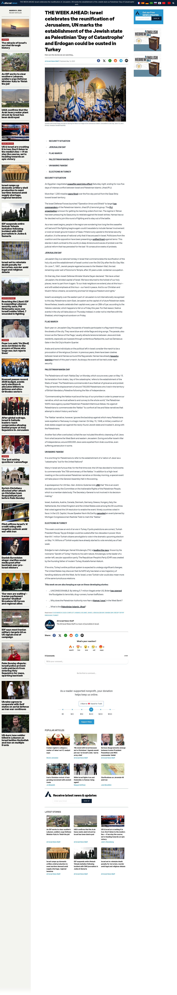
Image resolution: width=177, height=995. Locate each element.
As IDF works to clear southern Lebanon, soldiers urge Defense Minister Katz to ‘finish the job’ (14, 78)
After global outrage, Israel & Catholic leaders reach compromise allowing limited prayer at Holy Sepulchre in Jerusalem (15, 424)
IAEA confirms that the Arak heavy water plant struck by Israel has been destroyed (15, 113)
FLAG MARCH (58, 612)
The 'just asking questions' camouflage (15, 460)
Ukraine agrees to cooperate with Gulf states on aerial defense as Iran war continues (15, 705)
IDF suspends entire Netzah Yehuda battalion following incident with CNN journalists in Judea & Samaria (14, 230)
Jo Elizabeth (51, 785)
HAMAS (78, 612)
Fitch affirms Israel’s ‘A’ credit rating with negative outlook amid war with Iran (15, 528)
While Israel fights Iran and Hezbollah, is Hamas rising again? (84, 779)
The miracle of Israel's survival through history (14, 45)
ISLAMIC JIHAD (87, 612)
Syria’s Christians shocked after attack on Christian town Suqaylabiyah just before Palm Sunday (14, 493)
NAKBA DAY (109, 612)
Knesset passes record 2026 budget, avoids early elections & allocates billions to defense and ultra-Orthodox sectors (15, 385)
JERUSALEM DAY (99, 612)
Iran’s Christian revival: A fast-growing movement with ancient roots (59, 779)
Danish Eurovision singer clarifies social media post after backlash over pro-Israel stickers (14, 562)
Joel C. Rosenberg (107, 842)
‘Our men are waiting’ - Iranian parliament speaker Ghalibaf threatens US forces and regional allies (14, 598)
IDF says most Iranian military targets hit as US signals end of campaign (14, 633)
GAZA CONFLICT (69, 612)
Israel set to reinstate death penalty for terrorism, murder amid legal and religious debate (15, 267)
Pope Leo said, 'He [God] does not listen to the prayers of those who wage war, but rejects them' (15, 348)
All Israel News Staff (52, 61)
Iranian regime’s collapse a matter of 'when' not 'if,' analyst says (58, 750)
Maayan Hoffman (79, 785)
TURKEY (55, 615)
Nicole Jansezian (52, 758)
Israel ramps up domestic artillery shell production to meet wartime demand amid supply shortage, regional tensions (15, 191)
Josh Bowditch (106, 785)
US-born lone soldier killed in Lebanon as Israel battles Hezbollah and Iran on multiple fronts (15, 740)
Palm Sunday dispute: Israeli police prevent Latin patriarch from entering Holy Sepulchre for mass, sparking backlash (14, 669)
